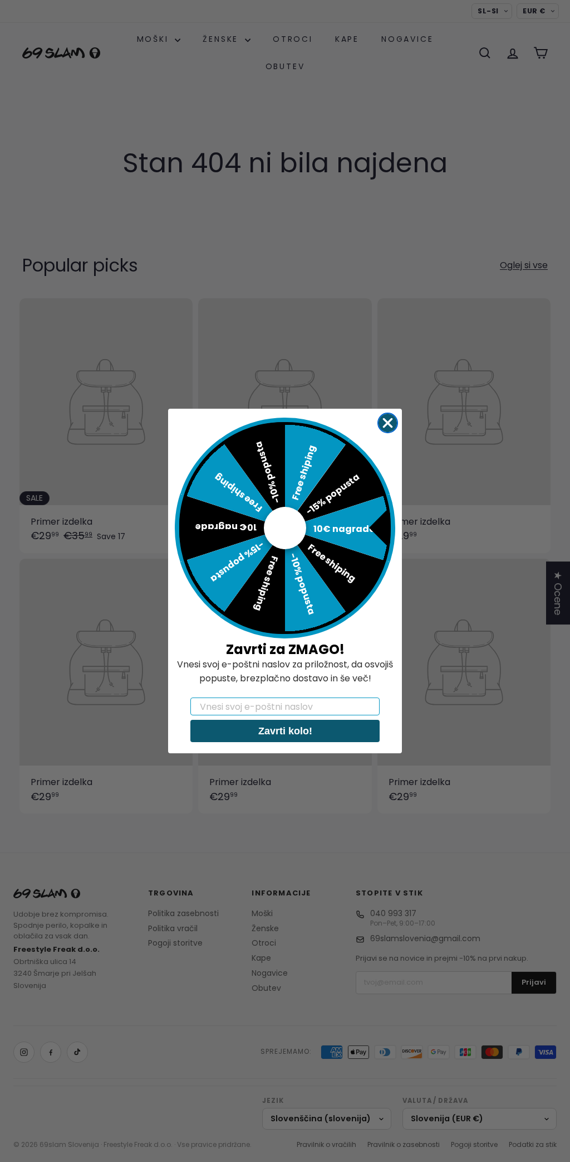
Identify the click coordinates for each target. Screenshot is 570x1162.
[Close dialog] (387, 423)
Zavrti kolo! (285, 731)
